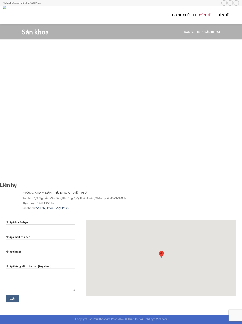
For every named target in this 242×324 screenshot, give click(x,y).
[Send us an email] (230, 3)
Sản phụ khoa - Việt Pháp (52, 208)
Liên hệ (223, 15)
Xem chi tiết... (64, 85)
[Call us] (236, 3)
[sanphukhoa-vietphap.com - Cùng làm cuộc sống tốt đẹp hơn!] (27, 15)
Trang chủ (180, 15)
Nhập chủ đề (14, 251)
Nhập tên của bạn (17, 222)
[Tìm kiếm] (237, 15)
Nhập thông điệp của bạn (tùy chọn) (28, 266)
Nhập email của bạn (18, 237)
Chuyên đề (202, 15)
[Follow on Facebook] (224, 3)
